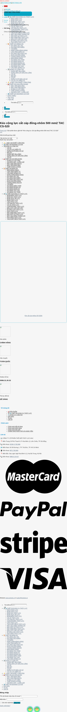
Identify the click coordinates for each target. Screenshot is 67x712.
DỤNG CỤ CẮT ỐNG (17, 89)
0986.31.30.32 (14, 456)
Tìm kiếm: (14, 102)
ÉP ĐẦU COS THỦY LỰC (19, 40)
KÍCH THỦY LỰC (16, 18)
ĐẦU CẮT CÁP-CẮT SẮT (19, 39)
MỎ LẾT (13, 76)
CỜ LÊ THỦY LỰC (17, 26)
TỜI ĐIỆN (14, 49)
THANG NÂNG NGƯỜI (18, 56)
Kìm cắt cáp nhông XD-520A (33, 315)
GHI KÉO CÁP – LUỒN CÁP (20, 92)
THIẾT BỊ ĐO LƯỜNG (18, 90)
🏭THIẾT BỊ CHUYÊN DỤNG (18, 84)
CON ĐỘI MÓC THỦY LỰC (19, 29)
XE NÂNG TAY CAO (17, 66)
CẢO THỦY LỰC (16, 31)
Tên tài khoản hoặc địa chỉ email (10, 696)
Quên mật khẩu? (5, 706)
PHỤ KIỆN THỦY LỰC (18, 42)
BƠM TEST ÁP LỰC (17, 23)
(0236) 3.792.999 (15, 444)
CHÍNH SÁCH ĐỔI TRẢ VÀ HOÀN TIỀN (20, 431)
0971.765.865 (14, 450)
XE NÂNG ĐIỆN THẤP (18, 64)
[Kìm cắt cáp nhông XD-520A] (24, 312)
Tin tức (5, 15)
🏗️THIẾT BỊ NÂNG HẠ (15, 44)
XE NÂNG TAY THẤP (18, 60)
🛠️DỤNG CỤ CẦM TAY (16, 69)
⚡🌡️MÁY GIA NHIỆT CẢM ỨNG (19, 82)
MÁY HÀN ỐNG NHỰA (18, 87)
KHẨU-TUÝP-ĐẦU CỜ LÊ (19, 79)
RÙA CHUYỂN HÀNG (18, 55)
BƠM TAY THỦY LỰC (18, 21)
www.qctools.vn (10, 598)
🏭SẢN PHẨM (7, 9)
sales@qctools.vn (22, 598)
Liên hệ (5, 17)
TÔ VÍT (13, 77)
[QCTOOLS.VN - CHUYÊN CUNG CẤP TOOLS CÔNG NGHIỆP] (11, 3)
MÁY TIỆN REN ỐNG (18, 86)
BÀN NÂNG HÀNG (17, 58)
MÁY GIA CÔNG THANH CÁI (20, 34)
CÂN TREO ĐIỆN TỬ (18, 52)
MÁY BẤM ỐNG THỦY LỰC (20, 37)
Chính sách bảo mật (14, 429)
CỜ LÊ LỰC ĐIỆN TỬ (18, 80)
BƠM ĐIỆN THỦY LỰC (18, 25)
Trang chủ (3, 130)
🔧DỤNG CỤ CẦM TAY (15, 415)
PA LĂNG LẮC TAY (17, 45)
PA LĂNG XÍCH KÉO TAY (19, 53)
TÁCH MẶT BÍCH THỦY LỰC (20, 32)
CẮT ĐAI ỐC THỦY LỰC (19, 28)
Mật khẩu (3, 699)
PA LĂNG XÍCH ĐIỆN (17, 47)
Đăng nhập (17, 702)
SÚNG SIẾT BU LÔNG (18, 71)
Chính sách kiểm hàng (15, 428)
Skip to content (4, 0)
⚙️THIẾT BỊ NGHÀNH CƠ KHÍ (18, 94)
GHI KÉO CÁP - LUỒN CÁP (15, 162)
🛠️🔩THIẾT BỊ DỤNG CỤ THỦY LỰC (12, 10)
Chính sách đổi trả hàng (15, 426)
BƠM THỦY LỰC (16, 20)
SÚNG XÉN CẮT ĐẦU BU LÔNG (21, 72)
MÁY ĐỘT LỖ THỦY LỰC (19, 36)
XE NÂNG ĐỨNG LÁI (18, 63)
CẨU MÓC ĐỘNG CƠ (18, 67)
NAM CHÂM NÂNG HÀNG (19, 50)
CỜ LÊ (13, 74)
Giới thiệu (6, 14)
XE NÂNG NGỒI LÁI (17, 61)
